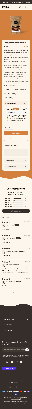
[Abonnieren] (27, 349)
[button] (8, 198)
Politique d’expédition (18, 403)
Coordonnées (26, 403)
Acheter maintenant (16, 139)
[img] (6, 222)
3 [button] (16, 293)
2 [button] (13, 293)
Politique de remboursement (10, 401)
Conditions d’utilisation (8, 403)
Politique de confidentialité (22, 401)
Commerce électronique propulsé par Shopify (20, 398)
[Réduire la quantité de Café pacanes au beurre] (5, 127)
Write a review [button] (16, 211)
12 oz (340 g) (9, 98)
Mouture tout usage (20, 89)
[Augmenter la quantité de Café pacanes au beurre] (13, 127)
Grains (7, 89)
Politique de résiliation (16, 406)
